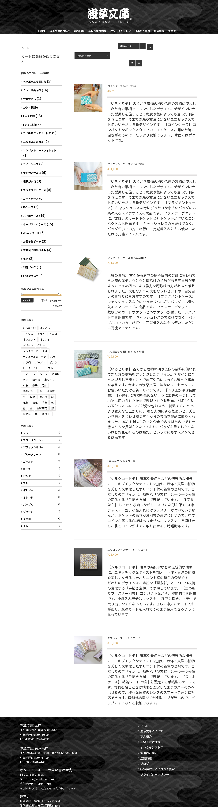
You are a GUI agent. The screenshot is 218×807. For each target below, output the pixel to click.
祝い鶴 (43, 397)
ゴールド (28, 461)
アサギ (41, 334)
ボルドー (28, 490)
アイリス (28, 334)
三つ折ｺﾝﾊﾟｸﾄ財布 (33, 142)
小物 (25, 259)
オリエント (29, 339)
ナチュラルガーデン (34, 357)
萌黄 (44, 402)
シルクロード (30, 351)
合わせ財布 (29, 99)
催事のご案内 (149, 753)
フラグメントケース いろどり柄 (125, 164)
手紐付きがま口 (32, 173)
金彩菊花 (42, 408)
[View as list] (139, 63)
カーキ (27, 469)
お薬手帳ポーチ (32, 241)
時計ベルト (29, 391)
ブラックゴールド (33, 440)
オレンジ (45, 339)
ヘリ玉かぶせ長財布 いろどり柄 (125, 351)
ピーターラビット (33, 368)
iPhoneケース (31, 233)
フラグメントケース (34, 190)
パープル (40, 362)
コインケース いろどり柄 (121, 86)
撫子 (35, 385)
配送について (30, 276)
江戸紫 (51, 391)
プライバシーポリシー (154, 774)
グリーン (28, 345)
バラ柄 (27, 362)
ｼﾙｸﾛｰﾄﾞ (46, 414)
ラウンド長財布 (32, 90)
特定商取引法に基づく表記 (157, 769)
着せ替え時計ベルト (34, 250)
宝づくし (49, 379)
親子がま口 (29, 181)
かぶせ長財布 (30, 107)
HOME (144, 726)
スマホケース (30, 216)
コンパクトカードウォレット (39, 150)
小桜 (25, 385)
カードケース (30, 198)
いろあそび (29, 328)
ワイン (44, 374)
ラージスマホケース (34, 224)
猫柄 (32, 397)
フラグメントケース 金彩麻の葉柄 (126, 258)
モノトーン (29, 374)
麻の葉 (27, 414)
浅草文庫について (151, 731)
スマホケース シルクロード (123, 638)
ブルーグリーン (32, 454)
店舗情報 (146, 758)
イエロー (54, 334)
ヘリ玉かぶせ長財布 (34, 81)
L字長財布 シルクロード (121, 461)
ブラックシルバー (33, 447)
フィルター (27, 300)
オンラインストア (151, 747)
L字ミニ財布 (30, 124)
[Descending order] (150, 47)
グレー (41, 345)
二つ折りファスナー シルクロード (127, 549)
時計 (44, 385)
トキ (45, 351)
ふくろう (45, 328)
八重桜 (56, 374)
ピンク (53, 362)
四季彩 (36, 379)
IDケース (28, 207)
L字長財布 (29, 116)
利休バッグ (29, 267)
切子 (25, 379)
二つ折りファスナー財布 (37, 133)
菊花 (35, 402)
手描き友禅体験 (150, 742)
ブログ (144, 763)
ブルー (51, 368)
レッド (27, 433)
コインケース (30, 164)
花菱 (25, 402)
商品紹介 (146, 736)
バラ (52, 357)
